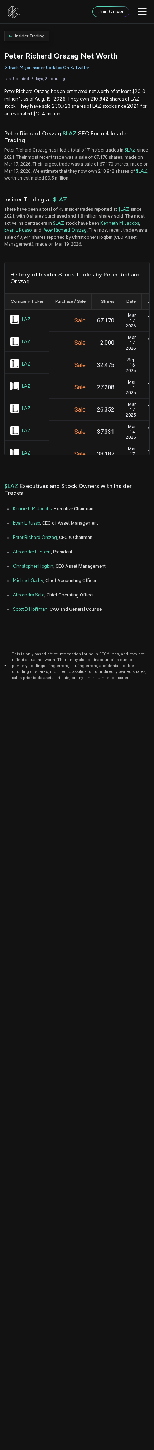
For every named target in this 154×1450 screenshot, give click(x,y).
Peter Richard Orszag (65, 230)
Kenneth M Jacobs (119, 223)
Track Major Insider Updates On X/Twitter (48, 67)
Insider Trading (30, 35)
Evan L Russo (18, 230)
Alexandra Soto (28, 595)
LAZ (26, 319)
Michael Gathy (28, 580)
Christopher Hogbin (33, 566)
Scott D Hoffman (30, 609)
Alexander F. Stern (32, 551)
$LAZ (70, 133)
